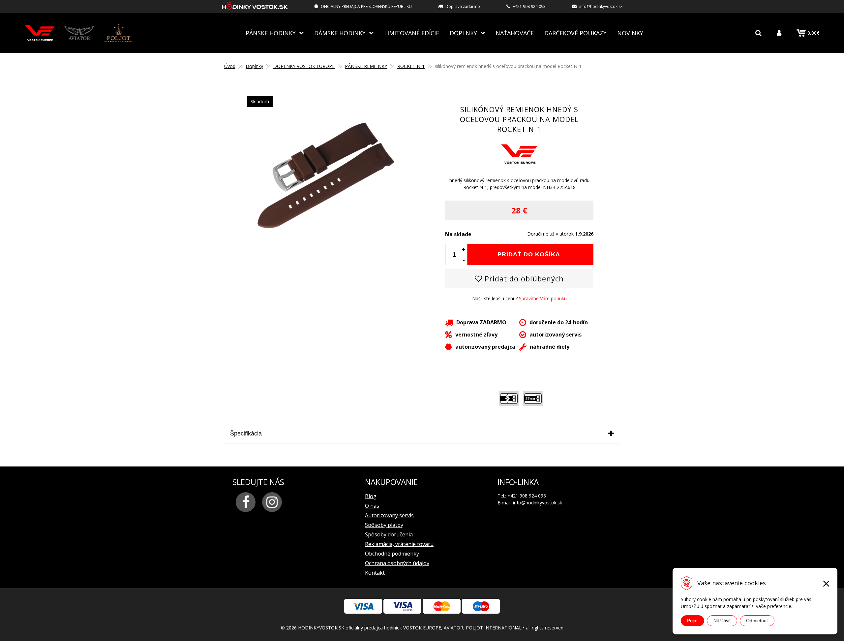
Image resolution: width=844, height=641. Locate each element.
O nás (372, 505)
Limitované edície (411, 33)
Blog (371, 496)
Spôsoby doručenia (389, 534)
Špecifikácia (246, 433)
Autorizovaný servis (389, 515)
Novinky (630, 33)
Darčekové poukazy (575, 33)
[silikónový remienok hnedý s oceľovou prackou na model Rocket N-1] (325, 248)
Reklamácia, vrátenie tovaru (399, 544)
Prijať (692, 620)
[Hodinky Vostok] (39, 33)
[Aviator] (79, 33)
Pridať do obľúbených (523, 278)
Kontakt (375, 572)
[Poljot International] (118, 33)
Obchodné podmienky (392, 553)
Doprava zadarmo (462, 6)
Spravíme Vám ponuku (543, 298)
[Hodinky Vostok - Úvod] (255, 7)
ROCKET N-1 (411, 66)
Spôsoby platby (384, 525)
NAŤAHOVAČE (515, 33)
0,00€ (813, 33)
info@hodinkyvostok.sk (600, 6)
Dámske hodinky (340, 33)
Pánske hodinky (271, 33)
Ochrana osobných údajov (397, 563)
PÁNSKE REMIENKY (366, 66)
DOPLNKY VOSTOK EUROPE (304, 66)
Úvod (229, 66)
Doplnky (463, 33)
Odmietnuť (757, 620)
